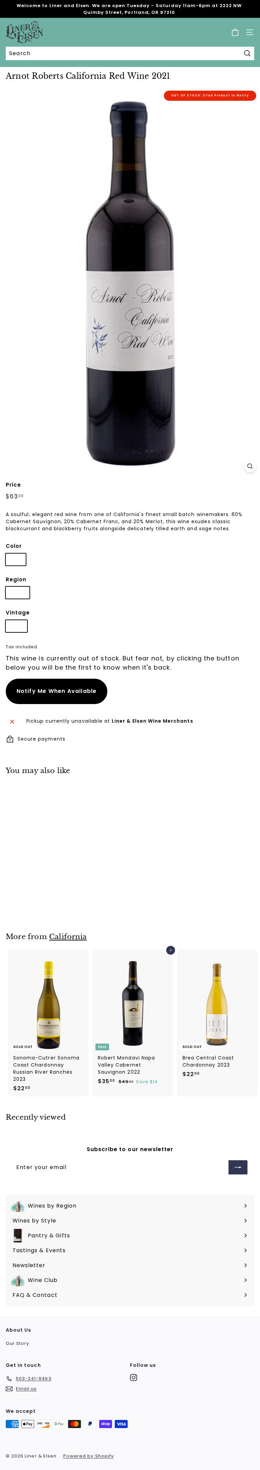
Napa (17, 592)
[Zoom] (250, 466)
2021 (16, 626)
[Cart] (235, 32)
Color (14, 546)
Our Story (17, 1343)
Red (16, 559)
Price (13, 484)
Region (16, 579)
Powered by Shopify (88, 1456)
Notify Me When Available (57, 691)
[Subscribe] (238, 1167)
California (68, 936)
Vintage (18, 612)
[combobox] (130, 53)
